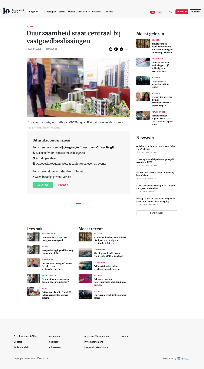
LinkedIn (124, 336)
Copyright (54, 342)
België (32, 11)
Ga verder (42, 184)
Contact (18, 342)
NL (153, 12)
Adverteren (55, 347)
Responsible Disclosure (96, 347)
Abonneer (182, 11)
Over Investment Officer (26, 336)
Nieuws (30, 27)
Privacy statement (93, 342)
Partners (96, 11)
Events (109, 11)
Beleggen (51, 11)
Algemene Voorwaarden (96, 336)
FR (159, 12)
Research (82, 11)
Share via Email (110, 49)
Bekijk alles (157, 213)
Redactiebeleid (21, 347)
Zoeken (170, 11)
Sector (62, 11)
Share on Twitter (121, 49)
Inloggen (195, 11)
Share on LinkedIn (116, 49)
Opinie (71, 11)
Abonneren (54, 336)
